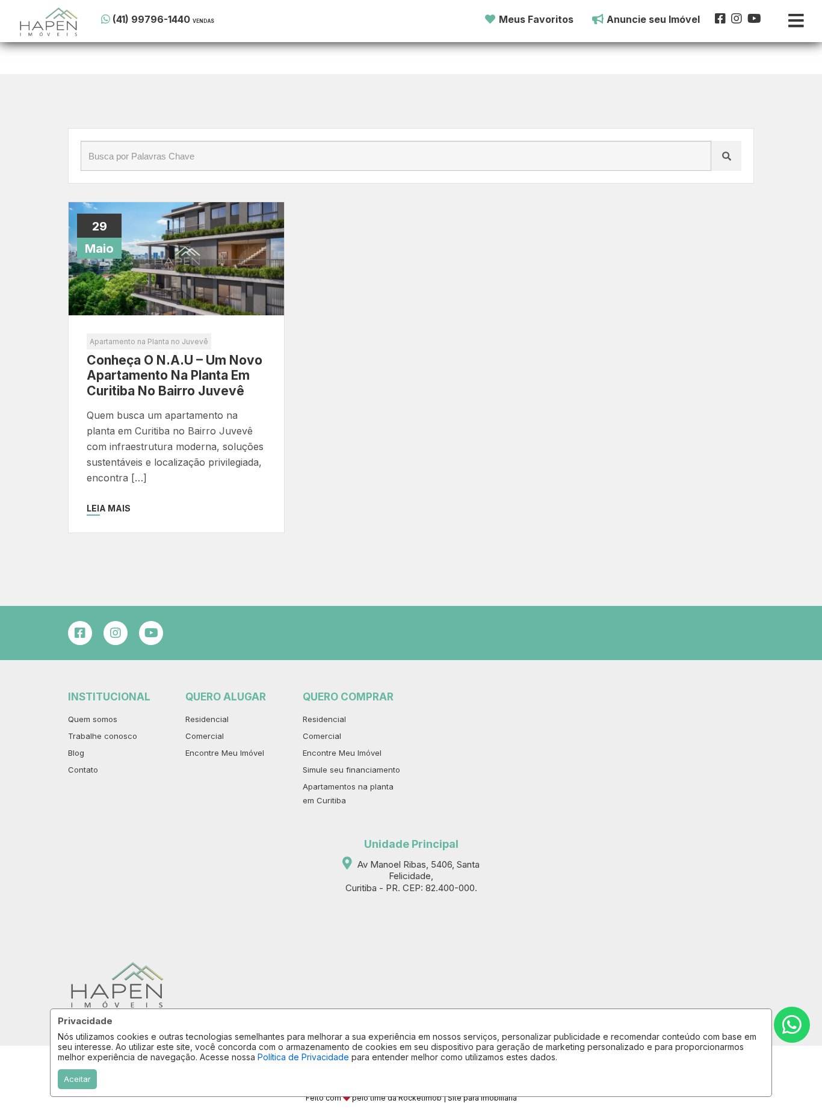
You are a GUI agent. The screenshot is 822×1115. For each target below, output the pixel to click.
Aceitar (77, 1079)
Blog (76, 753)
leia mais (109, 508)
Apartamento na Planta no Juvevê (149, 341)
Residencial (207, 719)
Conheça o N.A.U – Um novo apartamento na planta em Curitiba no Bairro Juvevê (174, 375)
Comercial (204, 736)
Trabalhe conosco (102, 736)
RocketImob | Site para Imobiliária (457, 1097)
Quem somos (92, 719)
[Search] (726, 156)
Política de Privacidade (303, 1057)
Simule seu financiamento (351, 769)
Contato (83, 769)
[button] (175, 19)
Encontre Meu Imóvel (224, 753)
